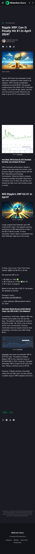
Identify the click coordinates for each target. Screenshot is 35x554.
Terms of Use (23, 540)
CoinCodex (19, 349)
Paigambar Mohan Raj (12, 40)
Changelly (5, 354)
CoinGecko (19, 154)
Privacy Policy (17, 542)
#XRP (10, 270)
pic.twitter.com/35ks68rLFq (11, 297)
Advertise (16, 540)
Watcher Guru (17, 533)
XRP (3, 23)
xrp (11, 412)
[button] (3, 3)
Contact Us (9, 540)
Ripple (5, 412)
